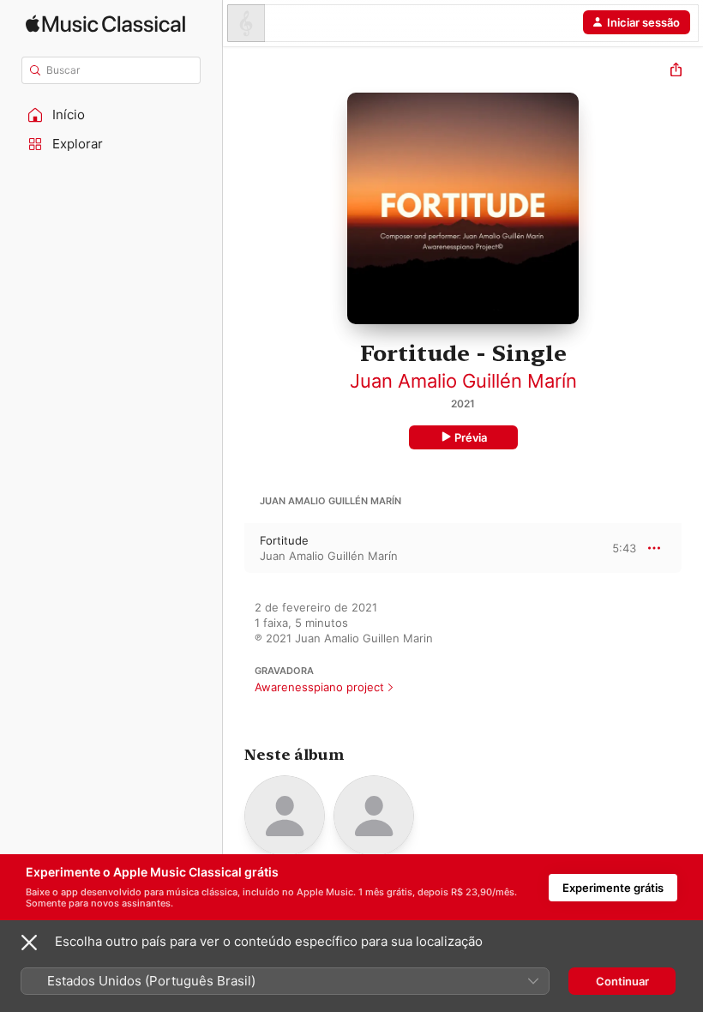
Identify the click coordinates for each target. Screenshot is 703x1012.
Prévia (470, 437)
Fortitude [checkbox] (284, 540)
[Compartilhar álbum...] (676, 71)
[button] (111, 115)
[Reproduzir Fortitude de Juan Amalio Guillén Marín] (234, 548)
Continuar (622, 981)
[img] (105, 23)
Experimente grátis (613, 888)
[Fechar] (29, 942)
